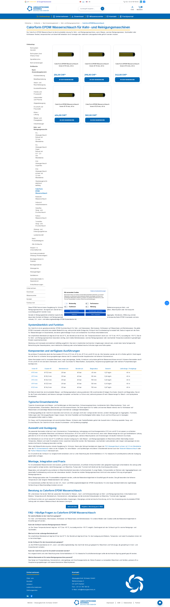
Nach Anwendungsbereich (38, 71)
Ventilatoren (34, 275)
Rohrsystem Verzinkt (34, 49)
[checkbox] (66, 303)
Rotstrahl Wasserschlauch (40, 198)
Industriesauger (39, 124)
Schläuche (34, 66)
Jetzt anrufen (72, 506)
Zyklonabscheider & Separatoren (36, 280)
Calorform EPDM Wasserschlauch (40, 191)
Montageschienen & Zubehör (36, 260)
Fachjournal (31, 303)
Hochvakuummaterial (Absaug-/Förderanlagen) (37, 254)
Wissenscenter (31, 295)
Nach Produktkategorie (37, 240)
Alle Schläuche (37, 244)
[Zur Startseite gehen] (38, 8)
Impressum (110, 603)
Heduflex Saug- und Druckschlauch (40, 210)
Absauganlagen (35, 272)
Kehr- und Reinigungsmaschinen (39, 128)
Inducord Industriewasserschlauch (40, 203)
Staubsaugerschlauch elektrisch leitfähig (40, 183)
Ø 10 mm (34, 372)
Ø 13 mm (34, 376)
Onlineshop (31, 44)
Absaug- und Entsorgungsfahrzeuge (39, 230)
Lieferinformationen (34, 587)
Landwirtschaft (38, 235)
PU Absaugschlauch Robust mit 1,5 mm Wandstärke (40, 137)
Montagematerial (35, 265)
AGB (118, 603)
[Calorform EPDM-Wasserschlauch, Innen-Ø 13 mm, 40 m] (97, 55)
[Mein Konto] (132, 8)
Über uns (30, 578)
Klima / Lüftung (36, 113)
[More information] (167, 303)
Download (30, 292)
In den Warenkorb (66, 80)
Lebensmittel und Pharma (38, 99)
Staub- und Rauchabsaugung (39, 84)
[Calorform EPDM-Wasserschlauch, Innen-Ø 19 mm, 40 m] (67, 95)
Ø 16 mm (34, 380)
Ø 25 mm (34, 387)
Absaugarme (34, 268)
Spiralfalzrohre (35, 59)
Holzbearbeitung (39, 75)
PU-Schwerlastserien (41, 448)
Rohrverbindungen (36, 63)
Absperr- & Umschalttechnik (35, 249)
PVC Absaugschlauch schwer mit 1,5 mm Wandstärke (40, 173)
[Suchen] (102, 8)
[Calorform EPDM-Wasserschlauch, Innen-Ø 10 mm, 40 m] (66, 55)
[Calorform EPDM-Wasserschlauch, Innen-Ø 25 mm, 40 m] (97, 95)
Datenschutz (128, 603)
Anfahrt (29, 584)
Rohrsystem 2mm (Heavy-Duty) (36, 55)
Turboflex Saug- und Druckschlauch (40, 224)
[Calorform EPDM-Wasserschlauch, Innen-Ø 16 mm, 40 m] (127, 55)
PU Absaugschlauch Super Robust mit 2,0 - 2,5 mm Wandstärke (40, 151)
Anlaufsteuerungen (36, 284)
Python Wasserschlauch (40, 217)
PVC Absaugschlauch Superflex (40, 163)
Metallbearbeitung (39, 79)
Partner (137, 603)
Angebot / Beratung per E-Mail (92, 506)
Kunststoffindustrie (39, 88)
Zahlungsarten (32, 590)
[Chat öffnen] (159, 602)
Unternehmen (31, 288)
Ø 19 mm (34, 383)
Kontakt (29, 299)
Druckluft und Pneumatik (38, 108)
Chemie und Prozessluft (38, 93)
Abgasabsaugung (39, 103)
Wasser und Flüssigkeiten (38, 119)
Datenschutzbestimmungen (98, 291)
